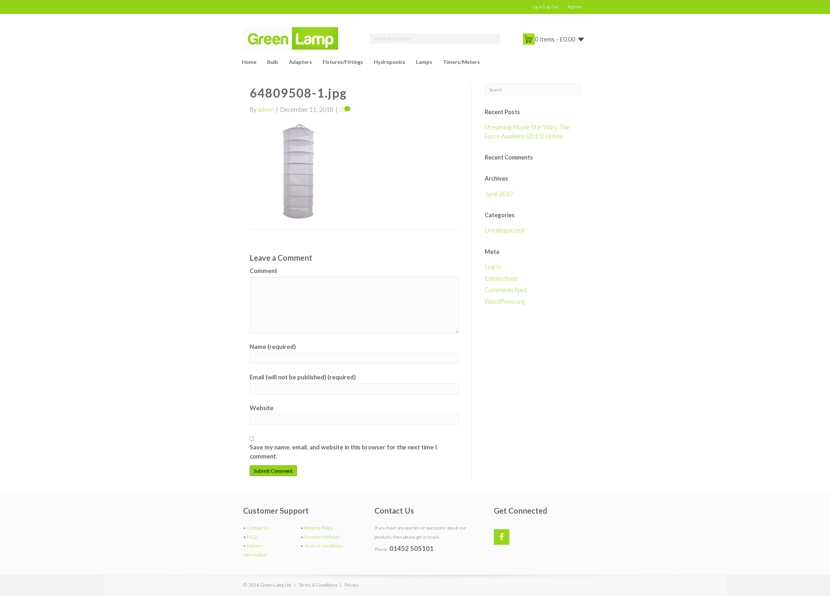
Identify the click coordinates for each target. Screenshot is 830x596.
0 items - (555, 39)
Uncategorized (504, 230)
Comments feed (506, 289)
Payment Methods (322, 537)
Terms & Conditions (323, 545)
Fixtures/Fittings (343, 62)
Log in (493, 266)
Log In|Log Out (545, 6)
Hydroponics (389, 62)
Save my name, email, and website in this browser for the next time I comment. (343, 451)
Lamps (424, 62)
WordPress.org (505, 301)
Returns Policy (318, 527)
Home (249, 62)
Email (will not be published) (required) (303, 377)
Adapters (300, 62)
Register (575, 6)
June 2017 (499, 193)
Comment (263, 270)
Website (262, 407)
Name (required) (273, 346)
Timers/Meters (461, 62)
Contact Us (258, 527)
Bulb (272, 62)
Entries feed (501, 278)
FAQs (252, 537)
